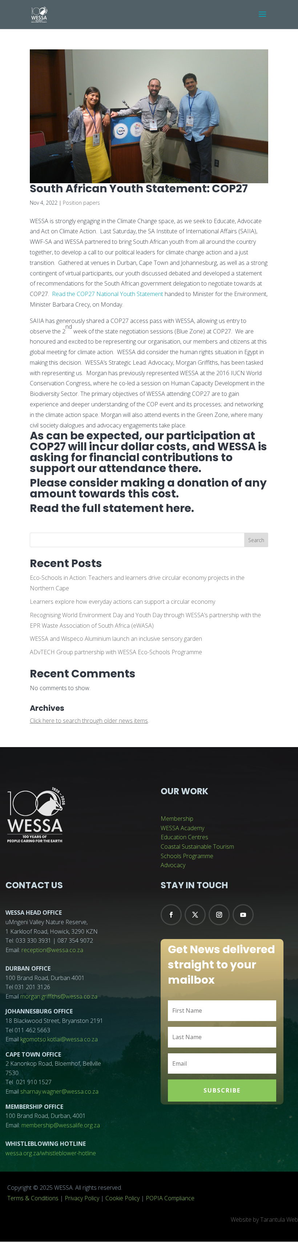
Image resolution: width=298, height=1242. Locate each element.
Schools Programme (187, 856)
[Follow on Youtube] (243, 914)
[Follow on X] (195, 914)
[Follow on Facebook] (171, 914)
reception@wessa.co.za (52, 950)
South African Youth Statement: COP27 (139, 188)
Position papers (81, 202)
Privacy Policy (82, 1198)
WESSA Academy (182, 828)
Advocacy (173, 865)
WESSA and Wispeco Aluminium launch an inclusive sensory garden (116, 639)
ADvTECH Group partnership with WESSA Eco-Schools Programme (116, 652)
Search (256, 540)
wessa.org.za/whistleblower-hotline (50, 1153)
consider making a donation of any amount (148, 488)
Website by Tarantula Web (264, 1219)
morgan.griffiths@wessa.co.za (58, 996)
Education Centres (184, 837)
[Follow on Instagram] (219, 914)
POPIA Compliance (170, 1198)
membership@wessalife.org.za (60, 1125)
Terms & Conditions (33, 1198)
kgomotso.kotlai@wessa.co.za (59, 1039)
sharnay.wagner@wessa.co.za (59, 1091)
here (178, 508)
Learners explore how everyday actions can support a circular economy (122, 602)
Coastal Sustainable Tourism (197, 846)
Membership (177, 819)
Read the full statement (97, 508)
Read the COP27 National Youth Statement (107, 294)
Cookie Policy (122, 1198)
